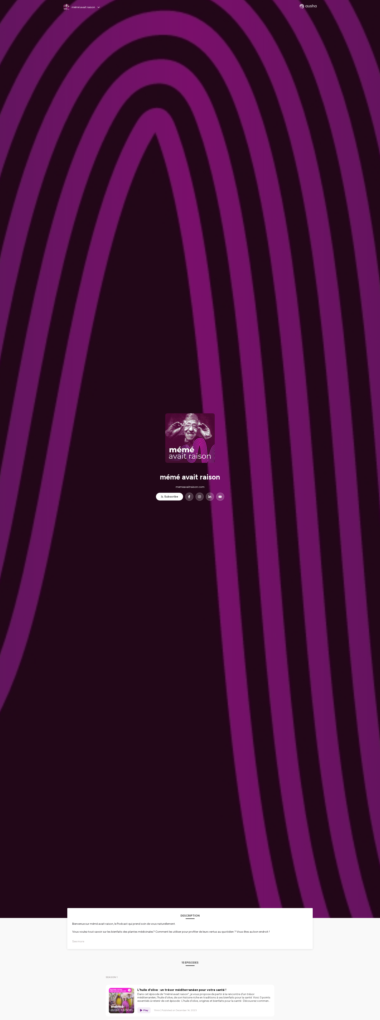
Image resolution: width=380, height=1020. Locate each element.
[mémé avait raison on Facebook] (189, 497)
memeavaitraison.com (190, 487)
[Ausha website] (308, 6)
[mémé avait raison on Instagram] (200, 497)
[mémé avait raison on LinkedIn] (210, 497)
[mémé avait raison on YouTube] (220, 497)
